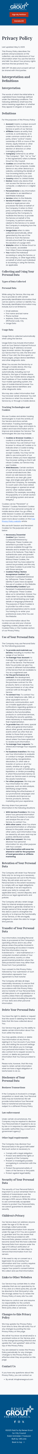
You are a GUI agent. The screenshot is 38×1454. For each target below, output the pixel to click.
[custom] (15, 1422)
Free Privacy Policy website (18, 520)
